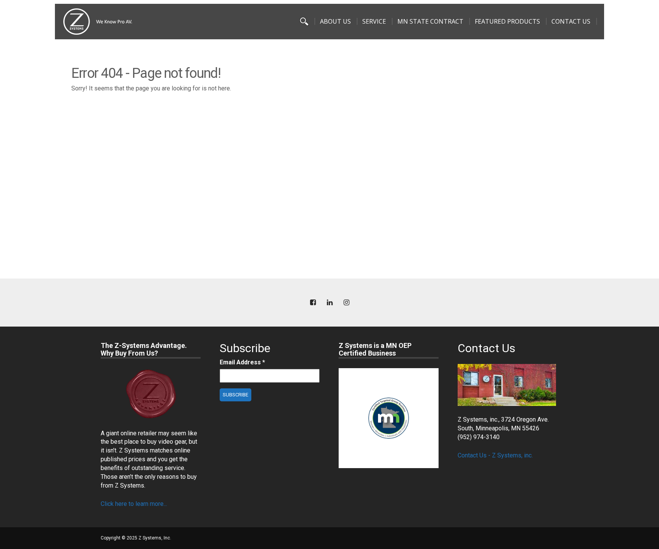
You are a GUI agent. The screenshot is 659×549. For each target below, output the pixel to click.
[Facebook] (312, 302)
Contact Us (570, 21)
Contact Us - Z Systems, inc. (495, 455)
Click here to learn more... (134, 503)
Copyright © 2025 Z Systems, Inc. (136, 538)
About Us (335, 21)
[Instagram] (346, 302)
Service (374, 21)
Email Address (242, 362)
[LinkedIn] (329, 302)
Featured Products (507, 21)
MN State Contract (430, 21)
